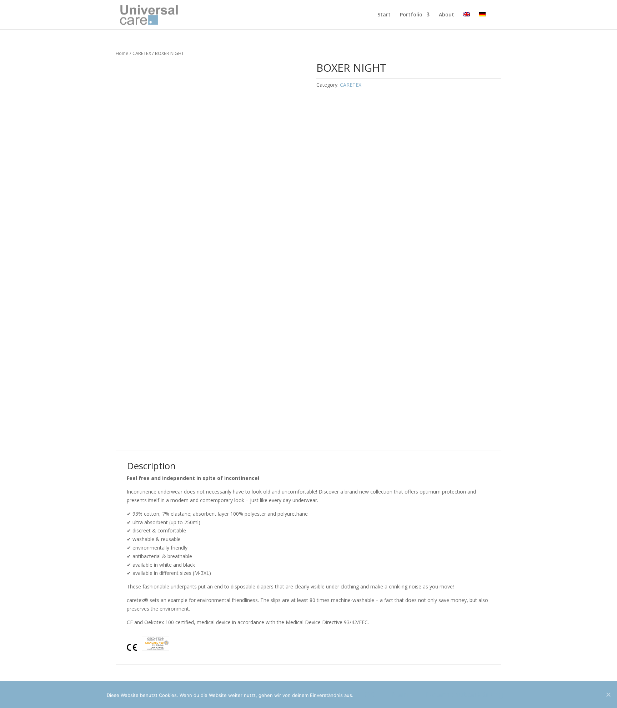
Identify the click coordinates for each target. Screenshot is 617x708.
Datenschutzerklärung (464, 694)
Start (384, 15)
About (446, 15)
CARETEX (141, 53)
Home (122, 53)
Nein (400, 694)
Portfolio (411, 15)
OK (369, 694)
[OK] (608, 694)
